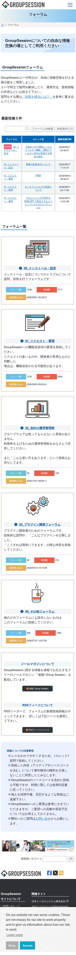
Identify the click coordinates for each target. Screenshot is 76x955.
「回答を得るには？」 (37, 96)
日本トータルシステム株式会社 (49, 901)
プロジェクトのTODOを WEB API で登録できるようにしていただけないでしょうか (38, 202)
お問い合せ (43, 818)
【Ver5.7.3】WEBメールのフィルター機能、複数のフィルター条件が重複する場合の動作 (38, 151)
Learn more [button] (14, 935)
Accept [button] (27, 945)
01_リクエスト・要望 (10, 177)
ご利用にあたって (10, 906)
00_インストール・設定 (11, 150)
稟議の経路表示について (38, 164)
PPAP (38, 175)
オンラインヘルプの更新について (38, 188)
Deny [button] (12, 945)
